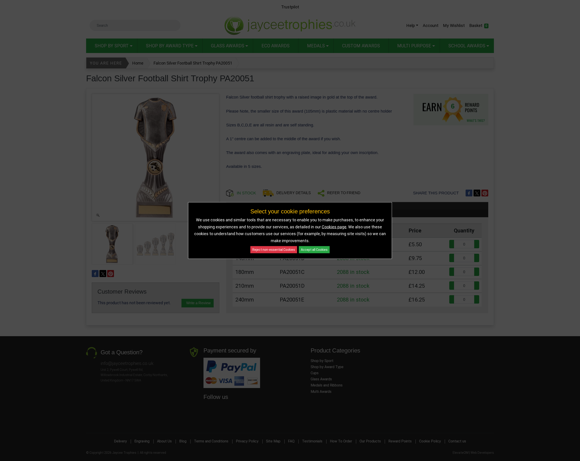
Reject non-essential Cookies (273, 249)
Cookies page (334, 226)
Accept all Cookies (314, 249)
